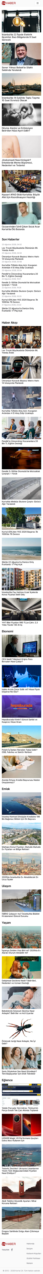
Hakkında (30, 1244)
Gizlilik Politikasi (33, 1258)
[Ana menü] (37, 3)
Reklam (30, 1263)
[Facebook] (12, 1250)
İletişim (30, 1249)
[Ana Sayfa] (9, 3)
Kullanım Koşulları (34, 1253)
